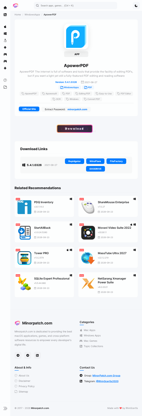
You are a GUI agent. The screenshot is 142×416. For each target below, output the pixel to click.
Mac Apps (89, 330)
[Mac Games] (5, 54)
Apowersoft (51, 93)
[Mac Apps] (5, 26)
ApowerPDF (31, 93)
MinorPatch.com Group (106, 375)
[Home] (5, 7)
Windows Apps (92, 335)
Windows (74, 99)
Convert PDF (93, 99)
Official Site (29, 108)
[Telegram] (18, 355)
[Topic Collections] (5, 14)
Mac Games (90, 340)
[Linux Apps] (5, 40)
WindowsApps (32, 14)
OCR (58, 99)
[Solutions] (5, 80)
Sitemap (23, 391)
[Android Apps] (5, 47)
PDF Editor (126, 93)
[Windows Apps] (5, 33)
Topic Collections (93, 346)
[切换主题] (136, 5)
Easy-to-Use (105, 93)
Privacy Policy (27, 386)
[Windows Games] (5, 61)
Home (18, 14)
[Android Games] (5, 68)
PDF (90, 87)
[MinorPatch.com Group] (27, 355)
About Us (24, 375)
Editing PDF (84, 93)
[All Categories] (5, 87)
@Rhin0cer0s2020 (107, 381)
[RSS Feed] (37, 355)
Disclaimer (24, 380)
